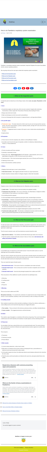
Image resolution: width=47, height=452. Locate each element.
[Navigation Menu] (42, 22)
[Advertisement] (23, 9)
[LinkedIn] (32, 88)
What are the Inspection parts (9, 73)
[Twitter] (19, 88)
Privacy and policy (29, 447)
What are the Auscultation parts (9, 80)
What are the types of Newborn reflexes (10, 411)
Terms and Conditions (18, 447)
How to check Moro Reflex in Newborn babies (12, 406)
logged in (10, 425)
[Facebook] (15, 88)
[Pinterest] (27, 88)
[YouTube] (23, 88)
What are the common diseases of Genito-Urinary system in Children (17, 403)
